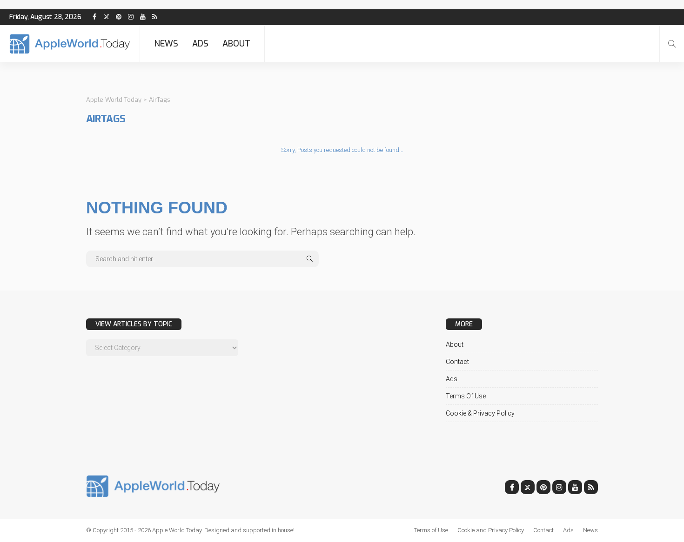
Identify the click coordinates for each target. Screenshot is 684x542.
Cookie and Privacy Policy (490, 530)
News (166, 43)
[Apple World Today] (69, 43)
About (236, 43)
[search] (672, 43)
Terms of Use (466, 396)
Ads (200, 43)
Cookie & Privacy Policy (480, 413)
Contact (457, 361)
